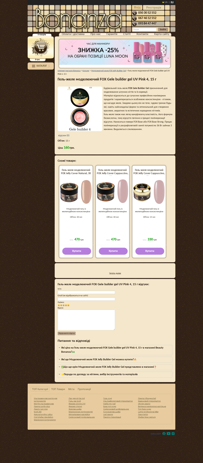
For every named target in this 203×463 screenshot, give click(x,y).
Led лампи (108, 414)
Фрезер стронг (75, 406)
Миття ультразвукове (44, 403)
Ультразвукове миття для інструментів (45, 399)
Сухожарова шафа (111, 411)
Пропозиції (84, 389)
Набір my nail (109, 403)
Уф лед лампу (144, 403)
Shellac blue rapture (147, 417)
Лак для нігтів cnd (77, 398)
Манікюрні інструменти (45, 419)
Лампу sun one (41, 409)
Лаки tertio (143, 414)
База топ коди (109, 406)
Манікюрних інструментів (81, 411)
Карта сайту (161, 34)
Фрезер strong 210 (77, 403)
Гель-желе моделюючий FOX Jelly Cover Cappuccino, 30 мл (112, 173)
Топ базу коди (144, 409)
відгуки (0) (63, 135)
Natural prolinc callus (43, 414)
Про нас (96, 34)
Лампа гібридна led (147, 398)
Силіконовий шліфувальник (116, 409)
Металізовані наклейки (79, 414)
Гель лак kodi (75, 401)
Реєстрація (153, 7)
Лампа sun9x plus (42, 406)
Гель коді (107, 398)
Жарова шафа (75, 409)
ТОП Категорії (40, 389)
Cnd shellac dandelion (43, 417)
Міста (71, 389)
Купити (76, 251)
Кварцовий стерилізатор (149, 401)
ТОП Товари (58, 389)
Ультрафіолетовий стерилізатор (118, 401)
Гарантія (112, 34)
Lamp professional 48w (148, 411)
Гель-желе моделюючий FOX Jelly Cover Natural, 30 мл (76, 173)
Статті (127, 34)
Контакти (142, 34)
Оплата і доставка (73, 34)
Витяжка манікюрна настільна (152, 406)
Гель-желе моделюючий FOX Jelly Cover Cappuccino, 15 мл (149, 173)
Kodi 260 (37, 411)
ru (172, 2)
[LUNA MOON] (114, 52)
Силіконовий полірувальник (82, 417)
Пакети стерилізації (112, 417)
